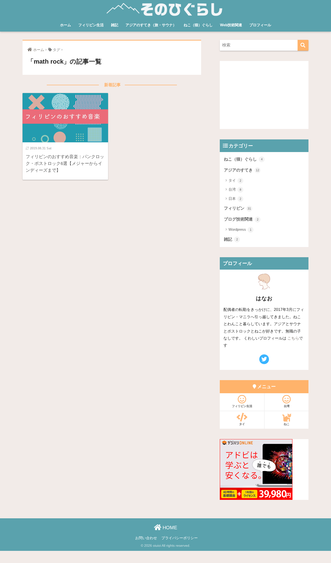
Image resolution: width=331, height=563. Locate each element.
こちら (293, 338)
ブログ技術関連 (241, 219)
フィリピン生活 (91, 25)
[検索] (303, 45)
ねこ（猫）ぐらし (198, 25)
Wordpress (240, 229)
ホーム (65, 25)
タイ (235, 180)
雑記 (114, 25)
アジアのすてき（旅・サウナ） (151, 25)
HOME (169, 527)
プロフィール (260, 25)
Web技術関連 (231, 25)
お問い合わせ (146, 538)
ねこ (287, 424)
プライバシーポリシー (179, 538)
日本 (235, 198)
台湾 (235, 189)
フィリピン (237, 208)
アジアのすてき (241, 170)
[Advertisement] (264, 95)
